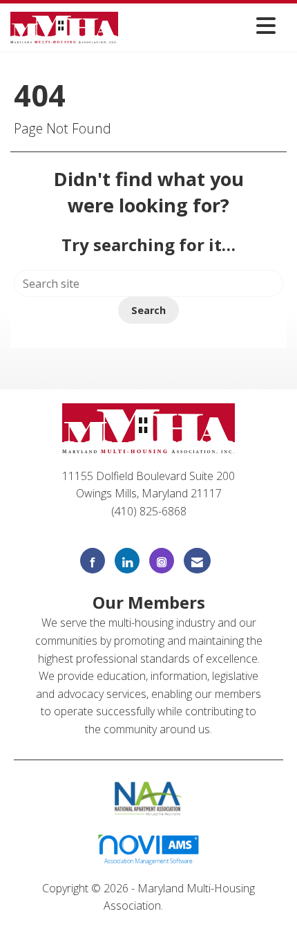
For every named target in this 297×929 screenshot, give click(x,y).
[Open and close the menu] (200, 25)
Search (148, 310)
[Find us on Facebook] (92, 560)
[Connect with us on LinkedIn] (127, 560)
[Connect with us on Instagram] (161, 560)
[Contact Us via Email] (197, 560)
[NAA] (148, 796)
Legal (180, 905)
